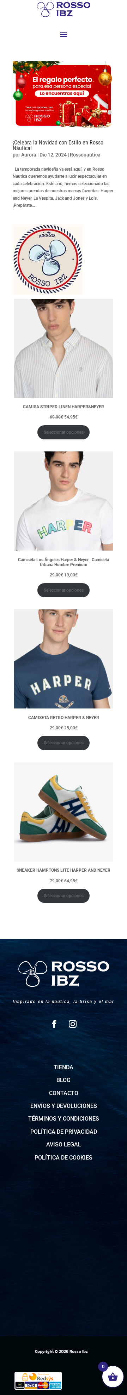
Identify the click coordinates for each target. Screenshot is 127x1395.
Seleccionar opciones (64, 432)
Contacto (63, 1093)
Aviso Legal (63, 1144)
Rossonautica (85, 155)
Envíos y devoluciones (63, 1106)
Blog (63, 1080)
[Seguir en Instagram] (72, 1024)
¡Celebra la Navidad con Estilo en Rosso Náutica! (58, 145)
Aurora (28, 155)
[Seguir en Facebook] (54, 1024)
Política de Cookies (63, 1157)
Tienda (63, 1067)
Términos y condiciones (63, 1118)
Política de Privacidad (63, 1131)
